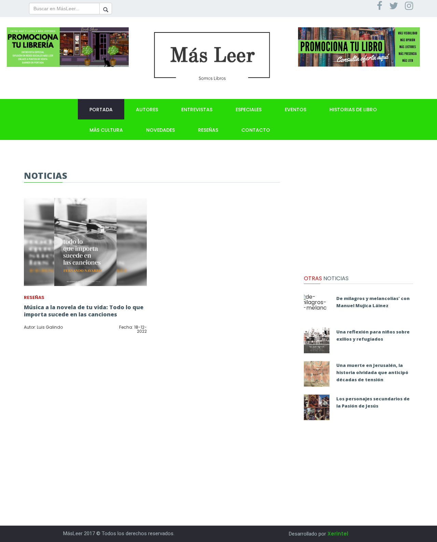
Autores (147, 109)
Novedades (160, 130)
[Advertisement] (358, 213)
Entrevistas (196, 109)
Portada (101, 109)
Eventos (295, 109)
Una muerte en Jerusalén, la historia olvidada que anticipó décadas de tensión (372, 372)
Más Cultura (106, 130)
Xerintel (337, 533)
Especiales (249, 109)
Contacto (255, 130)
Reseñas (208, 130)
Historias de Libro (353, 109)
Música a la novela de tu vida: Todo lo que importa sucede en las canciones (83, 310)
